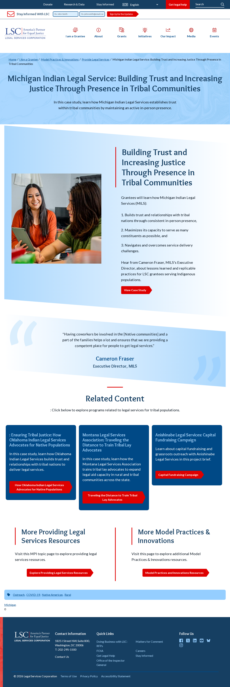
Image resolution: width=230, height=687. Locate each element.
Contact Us (62, 656)
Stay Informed (105, 4)
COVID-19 (33, 594)
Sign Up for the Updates (121, 14)
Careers (140, 650)
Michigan (10, 604)
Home (12, 59)
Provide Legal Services (95, 59)
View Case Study (135, 290)
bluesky (208, 640)
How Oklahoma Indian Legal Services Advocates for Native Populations (39, 487)
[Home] (25, 33)
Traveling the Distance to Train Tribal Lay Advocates (112, 497)
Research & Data (74, 4)
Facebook (181, 640)
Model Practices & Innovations (60, 59)
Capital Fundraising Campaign (178, 474)
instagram (181, 645)
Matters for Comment (149, 641)
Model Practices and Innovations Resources (174, 572)
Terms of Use (68, 676)
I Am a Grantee (28, 59)
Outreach (19, 594)
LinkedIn (195, 640)
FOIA (99, 650)
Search (222, 3)
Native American (52, 594)
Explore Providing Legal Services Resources (59, 572)
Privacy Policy (89, 676)
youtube (201, 640)
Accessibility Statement (115, 676)
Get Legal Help (105, 655)
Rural (68, 594)
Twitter (188, 640)
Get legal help (178, 4)
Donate (47, 4)
